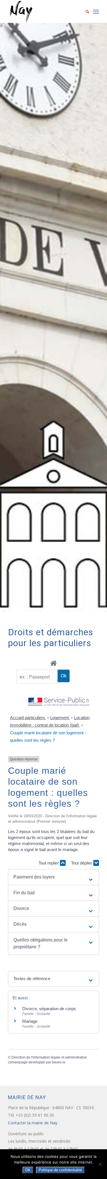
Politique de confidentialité (60, 1170)
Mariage (29, 1021)
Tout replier (49, 862)
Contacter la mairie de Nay (33, 1122)
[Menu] (96, 11)
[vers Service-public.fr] (59, 702)
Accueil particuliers (28, 717)
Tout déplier (82, 862)
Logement (60, 717)
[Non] (100, 1164)
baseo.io (58, 1062)
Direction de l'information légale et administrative (49, 1057)
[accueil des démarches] (53, 663)
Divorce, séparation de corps (49, 1008)
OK (28, 1170)
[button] (53, 877)
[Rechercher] (84, 11)
